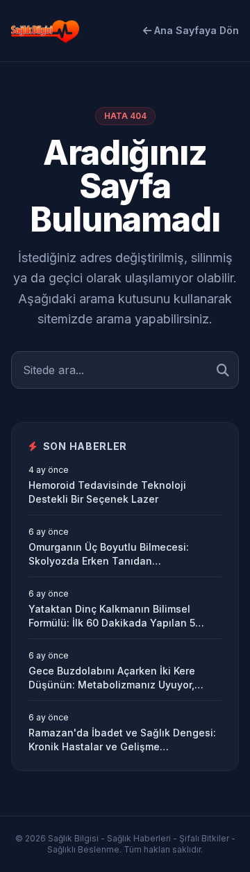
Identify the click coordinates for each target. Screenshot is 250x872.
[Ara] (223, 370)
